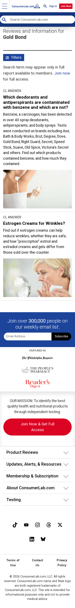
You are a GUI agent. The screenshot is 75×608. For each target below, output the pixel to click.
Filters (16, 57)
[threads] (48, 524)
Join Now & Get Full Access (37, 427)
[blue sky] (43, 538)
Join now (62, 73)
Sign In (53, 6)
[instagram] (37, 524)
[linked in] (32, 538)
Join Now (66, 6)
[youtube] (26, 524)
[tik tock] (15, 524)
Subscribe (61, 336)
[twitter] (60, 524)
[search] (45, 6)
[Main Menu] (4, 6)
